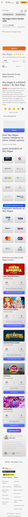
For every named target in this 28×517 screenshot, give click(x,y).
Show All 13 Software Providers (14, 205)
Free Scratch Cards (19, 505)
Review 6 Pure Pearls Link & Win (14, 321)
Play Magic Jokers (14, 425)
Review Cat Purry (14, 388)
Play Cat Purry (14, 392)
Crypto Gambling (7, 486)
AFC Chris (11, 25)
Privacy (20, 500)
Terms (15, 500)
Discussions (17, 493)
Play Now (14, 48)
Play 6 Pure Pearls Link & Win (14, 325)
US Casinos (5, 495)
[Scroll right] (25, 10)
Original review (21, 26)
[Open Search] (17, 2)
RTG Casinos (5, 498)
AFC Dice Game (18, 509)
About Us (16, 481)
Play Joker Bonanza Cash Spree (14, 292)
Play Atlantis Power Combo (14, 359)
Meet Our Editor (18, 490)
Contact (18, 453)
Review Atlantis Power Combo (14, 355)
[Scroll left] (21, 10)
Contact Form (17, 497)
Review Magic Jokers (14, 421)
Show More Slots (14, 430)
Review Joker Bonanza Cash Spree (14, 288)
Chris (9, 453)
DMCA (15, 502)
